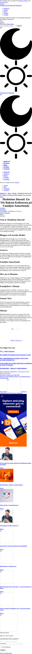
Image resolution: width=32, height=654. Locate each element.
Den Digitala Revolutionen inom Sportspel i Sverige (15, 355)
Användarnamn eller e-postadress (9, 638)
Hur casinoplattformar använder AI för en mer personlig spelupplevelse (14, 359)
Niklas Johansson (5, 213)
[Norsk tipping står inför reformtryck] (6, 522)
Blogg (1, 197)
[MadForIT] (11, 5)
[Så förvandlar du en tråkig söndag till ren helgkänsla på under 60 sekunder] (6, 459)
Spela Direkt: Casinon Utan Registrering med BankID (13, 546)
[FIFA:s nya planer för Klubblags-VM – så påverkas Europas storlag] (6, 605)
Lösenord (2, 643)
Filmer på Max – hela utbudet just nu (9, 505)
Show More (10, 24)
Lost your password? (6, 653)
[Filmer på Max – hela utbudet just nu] (6, 502)
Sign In (17, 182)
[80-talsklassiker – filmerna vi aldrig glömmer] (6, 481)
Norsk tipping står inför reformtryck (9, 525)
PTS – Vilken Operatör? (7, 351)
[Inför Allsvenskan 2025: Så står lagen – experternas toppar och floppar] (6, 583)
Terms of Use (4, 2)
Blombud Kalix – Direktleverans (8, 566)
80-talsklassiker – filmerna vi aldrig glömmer (13, 368)
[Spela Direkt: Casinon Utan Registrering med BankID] (6, 542)
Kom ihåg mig (6, 647)
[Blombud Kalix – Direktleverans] (6, 563)
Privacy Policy (24, 0)
